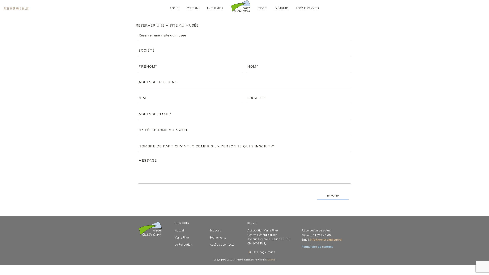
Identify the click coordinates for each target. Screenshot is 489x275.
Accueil (175, 8)
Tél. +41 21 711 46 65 (316, 235)
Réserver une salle (16, 8)
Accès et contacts (307, 8)
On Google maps (264, 252)
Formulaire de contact (317, 246)
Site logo (240, 6)
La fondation (215, 8)
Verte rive (193, 8)
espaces (262, 8)
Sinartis (271, 259)
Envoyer (333, 195)
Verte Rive (182, 237)
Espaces (215, 230)
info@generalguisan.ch (322, 239)
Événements (281, 8)
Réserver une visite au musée (167, 25)
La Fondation (183, 244)
